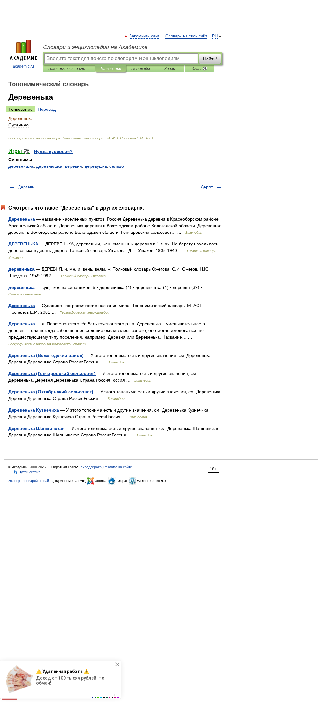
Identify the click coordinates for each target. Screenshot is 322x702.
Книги (169, 68)
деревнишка (21, 166)
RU (215, 36)
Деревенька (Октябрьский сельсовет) (50, 391)
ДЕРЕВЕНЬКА (23, 243)
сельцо (116, 166)
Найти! (210, 58)
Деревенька (21, 219)
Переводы (140, 68)
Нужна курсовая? (53, 151)
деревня (73, 166)
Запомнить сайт (144, 36)
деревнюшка (49, 166)
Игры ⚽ (199, 68)
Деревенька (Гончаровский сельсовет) (52, 373)
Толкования (110, 68)
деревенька (21, 269)
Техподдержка (90, 467)
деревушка (96, 166)
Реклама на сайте (117, 467)
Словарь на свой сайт (186, 36)
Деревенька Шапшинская (36, 428)
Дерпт (207, 186)
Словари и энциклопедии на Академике (95, 47)
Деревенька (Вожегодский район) (46, 355)
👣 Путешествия (26, 472)
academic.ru (23, 66)
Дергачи (26, 186)
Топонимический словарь (69, 68)
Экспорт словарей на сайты (30, 481)
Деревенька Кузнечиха (33, 410)
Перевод (47, 109)
